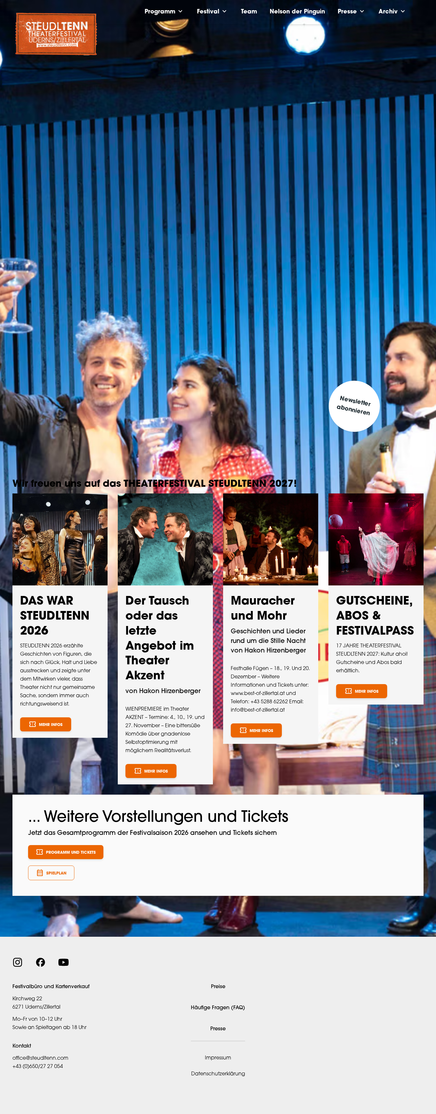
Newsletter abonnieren (353, 406)
